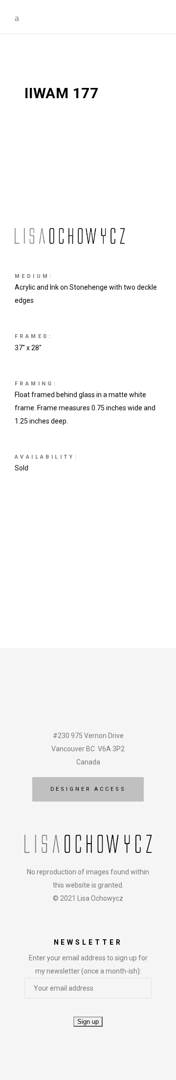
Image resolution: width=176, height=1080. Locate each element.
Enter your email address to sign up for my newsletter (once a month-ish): (88, 964)
